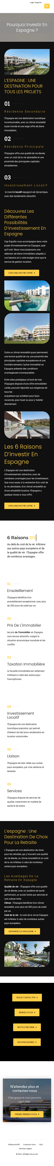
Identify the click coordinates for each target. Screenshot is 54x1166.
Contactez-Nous (29, 1151)
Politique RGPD (14, 1151)
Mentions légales (25, 1155)
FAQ (41, 1151)
